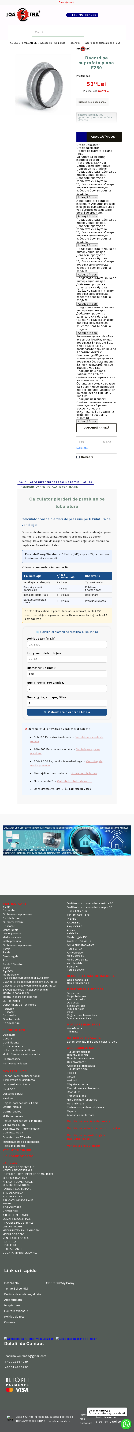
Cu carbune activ (13, 1046)
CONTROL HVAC (15, 1071)
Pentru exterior (76, 999)
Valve (70, 1012)
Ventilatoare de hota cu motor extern (94, 1128)
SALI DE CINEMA (13, 1192)
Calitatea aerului (13, 1094)
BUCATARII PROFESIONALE (20, 1253)
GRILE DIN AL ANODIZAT (85, 989)
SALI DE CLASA (12, 1196)
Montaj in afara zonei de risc (20, 997)
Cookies (9, 1322)
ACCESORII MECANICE (23, 43)
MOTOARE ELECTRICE (83, 1024)
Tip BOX (8, 971)
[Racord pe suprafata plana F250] (44, 119)
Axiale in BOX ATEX (79, 941)
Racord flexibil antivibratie (83, 1088)
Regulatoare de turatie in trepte (22, 1121)
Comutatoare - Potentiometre (21, 1129)
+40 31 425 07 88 (17, 1367)
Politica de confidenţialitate (22, 1294)
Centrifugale (10, 930)
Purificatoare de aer (15, 1063)
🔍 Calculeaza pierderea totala (67, 712)
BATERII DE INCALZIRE (84, 1037)
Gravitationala (11, 1019)
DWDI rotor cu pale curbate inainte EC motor (30, 982)
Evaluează (82, 448)
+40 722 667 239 (84, 14)
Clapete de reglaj (77, 1055)
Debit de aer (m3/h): (42, 638)
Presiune (8, 1098)
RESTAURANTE (13, 1249)
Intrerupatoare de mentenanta (21, 1142)
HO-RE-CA (9, 1242)
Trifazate (73, 1031)
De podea (73, 1002)
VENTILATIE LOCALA (16, 1238)
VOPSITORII (10, 1211)
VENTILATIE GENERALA (17, 1170)
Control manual (12, 1107)
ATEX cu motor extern (80, 945)
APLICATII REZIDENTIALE (19, 1167)
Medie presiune (12, 937)
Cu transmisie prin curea (17, 914)
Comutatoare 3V (13, 1132)
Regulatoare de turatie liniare (21, 1103)
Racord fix (74, 43)
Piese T (71, 1073)
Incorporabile (11, 974)
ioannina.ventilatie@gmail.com (25, 1356)
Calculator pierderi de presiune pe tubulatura (55, 482)
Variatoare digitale (14, 1124)
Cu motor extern (13, 922)
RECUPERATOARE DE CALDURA (91, 975)
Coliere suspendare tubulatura (85, 1107)
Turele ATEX (74, 949)
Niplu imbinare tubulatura (82, 1100)
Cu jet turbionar (76, 996)
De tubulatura (11, 918)
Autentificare (13, 1299)
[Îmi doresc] (81, 137)
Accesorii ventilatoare (80, 1115)
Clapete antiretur (77, 1084)
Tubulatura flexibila (79, 1052)
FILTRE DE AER (14, 1030)
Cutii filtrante (11, 1042)
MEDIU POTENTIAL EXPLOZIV (21, 1230)
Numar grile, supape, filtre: (47, 697)
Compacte (9, 1035)
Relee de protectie (14, 1146)
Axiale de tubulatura (84, 773)
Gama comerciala (77, 980)
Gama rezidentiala (78, 983)
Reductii (72, 1080)
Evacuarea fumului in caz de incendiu (25, 989)
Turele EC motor (13, 964)
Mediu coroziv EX (77, 959)
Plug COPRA (75, 926)
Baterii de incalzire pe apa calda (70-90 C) (92, 1042)
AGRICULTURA (12, 1207)
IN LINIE (71, 919)
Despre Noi (11, 1283)
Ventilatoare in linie (17, 1149)
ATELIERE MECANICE (16, 1215)
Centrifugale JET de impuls (19, 1004)
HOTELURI (9, 1245)
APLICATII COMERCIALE (18, 1182)
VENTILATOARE (15, 903)
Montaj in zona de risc (16, 993)
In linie (6, 968)
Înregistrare (12, 1305)
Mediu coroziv (75, 956)
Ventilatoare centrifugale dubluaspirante (86, 1137)
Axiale (6, 907)
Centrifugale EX (77, 937)
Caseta (7, 1038)
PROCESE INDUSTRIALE (18, 1222)
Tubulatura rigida (77, 1069)
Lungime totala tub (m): (44, 653)
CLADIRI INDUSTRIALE (17, 1219)
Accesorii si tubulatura (52, 43)
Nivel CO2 (9, 1089)
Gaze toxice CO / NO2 (16, 1084)
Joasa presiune (12, 933)
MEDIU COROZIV (13, 1234)
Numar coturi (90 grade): (45, 682)
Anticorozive (75, 952)
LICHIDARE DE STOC (18, 1156)
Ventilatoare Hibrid (78, 915)
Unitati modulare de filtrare (19, 1050)
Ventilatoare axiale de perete (89, 1121)
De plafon (73, 993)
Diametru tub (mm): (41, 667)
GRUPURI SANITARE (15, 1178)
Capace (72, 1111)
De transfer (10, 1015)
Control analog (12, 1111)
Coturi (71, 1076)
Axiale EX (73, 933)
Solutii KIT (73, 966)
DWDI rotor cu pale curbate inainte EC (90, 903)
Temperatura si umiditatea (19, 1080)
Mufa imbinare (75, 1103)
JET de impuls (11, 1001)
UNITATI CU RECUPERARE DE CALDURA (28, 1174)
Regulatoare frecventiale (82, 1015)
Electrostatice (12, 1059)
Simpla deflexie (76, 1006)
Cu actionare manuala (80, 1058)
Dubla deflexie (75, 1009)
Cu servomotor (76, 1062)
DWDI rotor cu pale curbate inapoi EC (90, 907)
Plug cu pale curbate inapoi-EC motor (26, 978)
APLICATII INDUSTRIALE (18, 1200)
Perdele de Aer (76, 970)
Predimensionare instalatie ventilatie (48, 486)
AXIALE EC (74, 922)
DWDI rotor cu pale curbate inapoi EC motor (29, 985)
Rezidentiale (75, 963)
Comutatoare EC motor (17, 1137)
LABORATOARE (13, 1226)
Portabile (8, 1008)
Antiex (71, 930)
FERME (7, 1203)
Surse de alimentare (79, 1018)
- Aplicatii (10, 1163)
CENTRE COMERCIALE (17, 1185)
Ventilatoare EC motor (83, 1145)
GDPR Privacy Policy (60, 1283)
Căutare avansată (16, 1311)
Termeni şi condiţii (16, 1288)
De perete (9, 910)
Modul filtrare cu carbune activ (21, 1054)
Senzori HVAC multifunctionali (21, 1076)
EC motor (8, 926)
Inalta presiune (12, 941)
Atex (6, 960)
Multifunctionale (13, 1116)
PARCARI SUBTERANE (17, 1189)
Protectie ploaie (77, 1096)
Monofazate (74, 1028)
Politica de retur (14, 1316)
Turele (6, 949)
